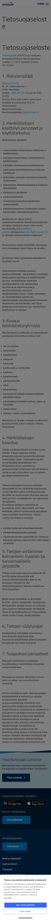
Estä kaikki (25, 911)
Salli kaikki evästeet (25, 905)
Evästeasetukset (25, 918)
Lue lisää (7, 898)
